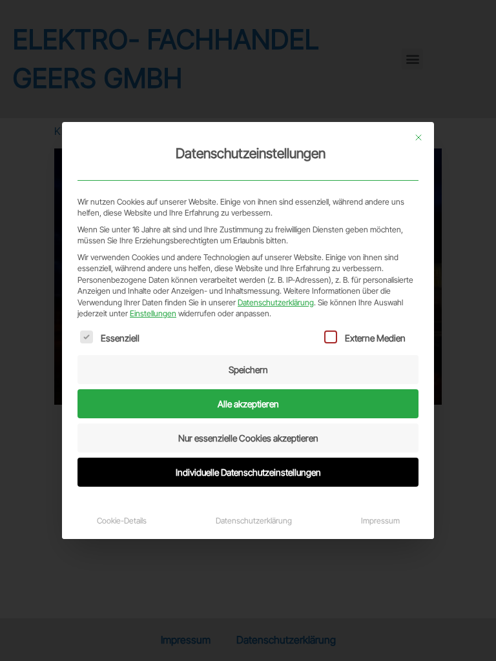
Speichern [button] (248, 369)
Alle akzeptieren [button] (248, 403)
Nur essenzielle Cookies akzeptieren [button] (248, 437)
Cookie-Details (122, 520)
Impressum (380, 520)
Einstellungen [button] (153, 313)
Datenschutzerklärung (276, 302)
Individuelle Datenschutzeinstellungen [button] (248, 472)
